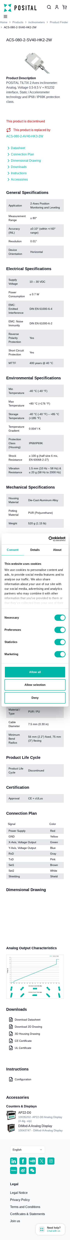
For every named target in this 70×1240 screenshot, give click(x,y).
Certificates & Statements (27, 1214)
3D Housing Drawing (27, 1033)
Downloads (19, 167)
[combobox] (27, 1150)
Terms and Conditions (25, 1207)
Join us (15, 1221)
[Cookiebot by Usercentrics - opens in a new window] (49, 538)
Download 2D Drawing (28, 1026)
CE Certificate (23, 1040)
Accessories (19, 179)
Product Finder (59, 22)
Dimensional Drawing (26, 160)
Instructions (19, 173)
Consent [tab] (12, 549)
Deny (35, 697)
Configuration (23, 1079)
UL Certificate (23, 1047)
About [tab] (57, 549)
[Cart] (64, 7)
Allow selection (35, 684)
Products (17, 22)
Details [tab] (35, 549)
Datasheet (18, 148)
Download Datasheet (27, 1019)
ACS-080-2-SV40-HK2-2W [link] (20, 27)
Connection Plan (22, 154)
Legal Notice (19, 1192)
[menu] (4, 15)
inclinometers (36, 22)
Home (3, 22)
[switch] (60, 630)
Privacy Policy (20, 1199)
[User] (49, 7)
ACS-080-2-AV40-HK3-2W (24, 136)
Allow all (35, 672)
